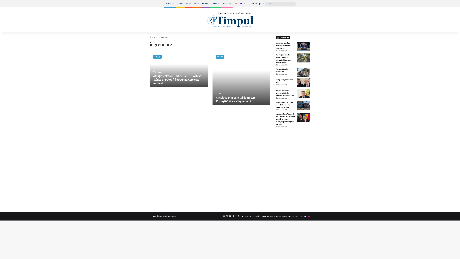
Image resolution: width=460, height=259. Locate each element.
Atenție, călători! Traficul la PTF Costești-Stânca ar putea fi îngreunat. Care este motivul (177, 79)
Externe (205, 3)
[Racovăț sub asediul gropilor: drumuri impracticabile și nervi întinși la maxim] (303, 57)
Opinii (188, 3)
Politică (180, 3)
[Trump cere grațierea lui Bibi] (303, 82)
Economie (215, 3)
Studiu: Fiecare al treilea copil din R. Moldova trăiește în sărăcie (284, 104)
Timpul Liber (226, 3)
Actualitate (170, 3)
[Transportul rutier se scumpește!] (303, 72)
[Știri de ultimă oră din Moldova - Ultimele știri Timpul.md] (230, 20)
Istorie (196, 3)
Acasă (154, 37)
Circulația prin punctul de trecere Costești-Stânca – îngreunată (236, 99)
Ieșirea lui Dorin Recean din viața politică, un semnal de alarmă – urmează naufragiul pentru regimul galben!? (285, 119)
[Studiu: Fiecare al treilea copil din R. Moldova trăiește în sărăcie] (303, 105)
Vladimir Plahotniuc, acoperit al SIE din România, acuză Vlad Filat (285, 93)
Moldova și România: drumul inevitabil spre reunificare (283, 45)
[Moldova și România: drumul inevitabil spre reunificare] (303, 46)
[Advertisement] (293, 170)
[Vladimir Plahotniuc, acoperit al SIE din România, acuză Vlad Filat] (303, 93)
